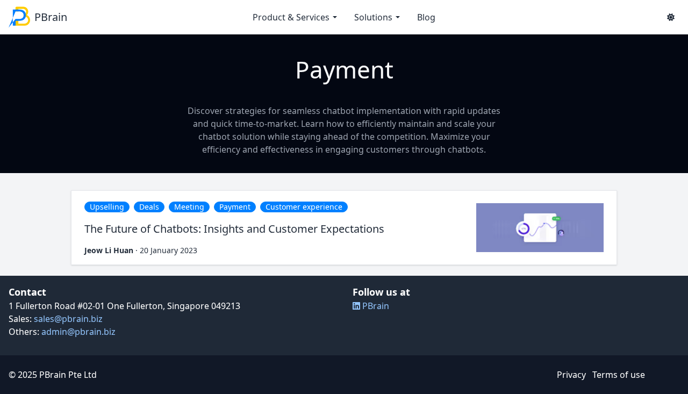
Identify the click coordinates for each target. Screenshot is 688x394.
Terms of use (618, 375)
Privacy (571, 375)
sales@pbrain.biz (68, 319)
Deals (149, 207)
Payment (234, 207)
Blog (426, 17)
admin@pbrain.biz (78, 332)
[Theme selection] (671, 17)
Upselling (107, 207)
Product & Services (291, 17)
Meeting (189, 207)
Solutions (373, 17)
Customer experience (304, 207)
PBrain (374, 306)
